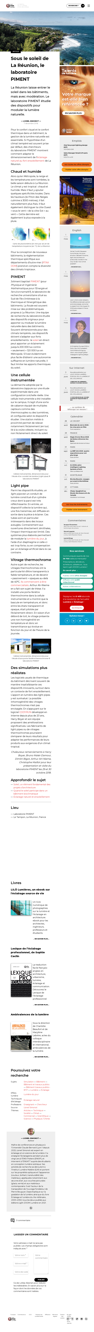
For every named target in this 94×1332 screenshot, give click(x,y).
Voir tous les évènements (76, 504)
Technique (38, 1110)
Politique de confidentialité (39, 1315)
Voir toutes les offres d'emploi (76, 164)
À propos (13, 1314)
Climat (36, 1113)
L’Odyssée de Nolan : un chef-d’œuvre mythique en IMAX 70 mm (79, 399)
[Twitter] (80, 620)
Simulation (29, 1082)
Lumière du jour (31, 1094)
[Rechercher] (83, 6)
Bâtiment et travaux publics (36, 1084)
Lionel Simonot (30, 1107)
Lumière (34, 1090)
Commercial (29, 1116)
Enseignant (29, 1104)
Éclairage (45, 1090)
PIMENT (35, 281)
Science (27, 1119)
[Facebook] (67, 620)
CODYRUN (25, 712)
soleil (36, 340)
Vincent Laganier (69, 531)
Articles (27, 1110)
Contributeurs (22, 1314)
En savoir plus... (42, 939)
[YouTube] (86, 620)
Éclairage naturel (32, 1100)
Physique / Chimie (42, 1119)
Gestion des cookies (62, 1316)
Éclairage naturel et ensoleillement (32, 797)
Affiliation (47, 1314)
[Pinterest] (67, 1319)
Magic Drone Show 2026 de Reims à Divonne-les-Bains (79, 439)
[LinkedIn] (31, 1208)
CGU (30, 1314)
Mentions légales (55, 1315)
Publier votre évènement (76, 510)
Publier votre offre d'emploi (76, 170)
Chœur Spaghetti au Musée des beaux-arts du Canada (80, 493)
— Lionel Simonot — (31, 121)
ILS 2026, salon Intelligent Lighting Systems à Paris (78, 467)
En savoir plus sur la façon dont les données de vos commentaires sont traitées (30, 1288)
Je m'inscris (77, 608)
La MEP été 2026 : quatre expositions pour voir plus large (79, 453)
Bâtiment (40, 1082)
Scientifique (42, 1116)
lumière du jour (35, 538)
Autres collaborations (72, 586)
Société (27, 1113)
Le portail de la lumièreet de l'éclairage (23, 6)
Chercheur (42, 1104)
